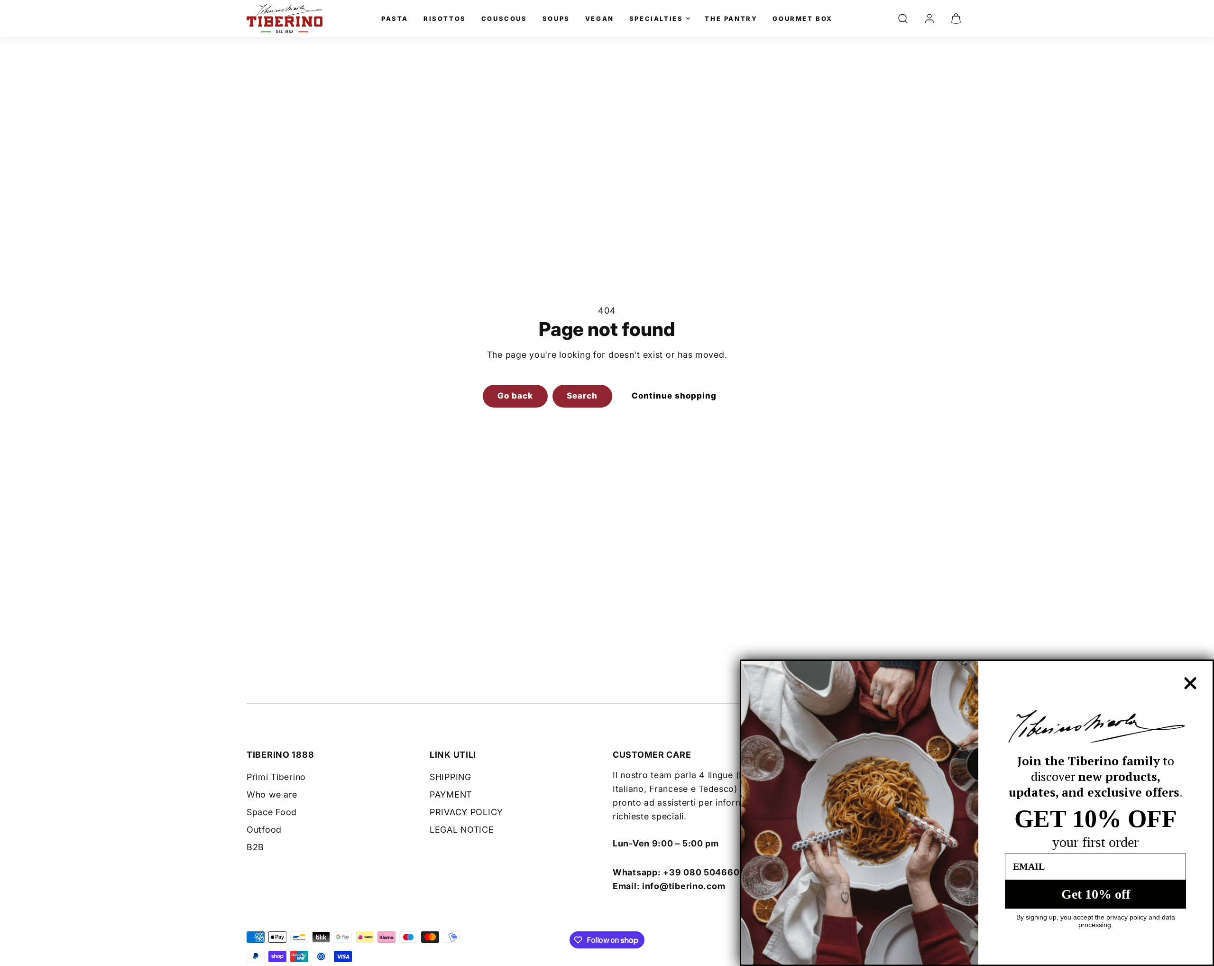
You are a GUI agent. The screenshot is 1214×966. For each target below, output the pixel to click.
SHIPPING (450, 777)
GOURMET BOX (803, 18)
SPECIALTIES (656, 18)
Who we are (272, 794)
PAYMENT (451, 794)
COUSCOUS (504, 18)
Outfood (264, 830)
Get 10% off (1095, 894)
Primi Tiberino (276, 777)
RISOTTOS (444, 18)
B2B (255, 847)
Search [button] (582, 395)
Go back (515, 395)
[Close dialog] (1190, 683)
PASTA (394, 18)
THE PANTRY (731, 18)
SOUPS (556, 18)
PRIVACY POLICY (466, 812)
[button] (903, 18)
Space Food (272, 812)
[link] (929, 18)
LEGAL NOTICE (462, 830)
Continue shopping (674, 395)
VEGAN (599, 18)
